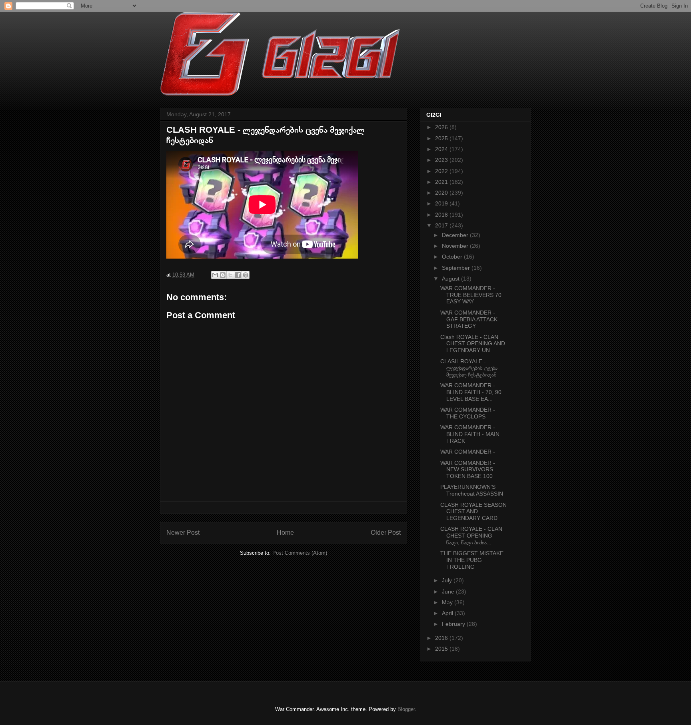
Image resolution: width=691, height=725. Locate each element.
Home (285, 532)
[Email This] (215, 275)
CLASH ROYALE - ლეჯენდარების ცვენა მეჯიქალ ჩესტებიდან (468, 368)
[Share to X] (230, 275)
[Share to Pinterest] (246, 275)
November (456, 246)
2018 (442, 214)
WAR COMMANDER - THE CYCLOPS (467, 413)
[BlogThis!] (223, 275)
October (453, 256)
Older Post (386, 532)
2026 (442, 127)
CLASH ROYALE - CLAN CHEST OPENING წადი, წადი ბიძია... (471, 536)
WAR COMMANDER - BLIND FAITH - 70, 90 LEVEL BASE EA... (470, 392)
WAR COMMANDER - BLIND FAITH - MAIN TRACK (469, 434)
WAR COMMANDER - (467, 451)
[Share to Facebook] (238, 275)
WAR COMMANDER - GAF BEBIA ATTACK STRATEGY (468, 319)
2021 (442, 182)
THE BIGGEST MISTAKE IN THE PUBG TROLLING (471, 560)
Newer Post (183, 532)
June (449, 591)
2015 (442, 648)
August (451, 278)
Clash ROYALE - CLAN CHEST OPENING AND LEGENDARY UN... (472, 344)
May (448, 602)
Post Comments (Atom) (299, 553)
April (448, 613)
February (454, 624)
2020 (442, 192)
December (456, 235)
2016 (442, 638)
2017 (442, 225)
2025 (442, 138)
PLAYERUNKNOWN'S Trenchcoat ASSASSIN (471, 490)
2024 (442, 149)
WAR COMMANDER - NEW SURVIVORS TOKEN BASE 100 (467, 470)
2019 (442, 203)
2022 (442, 171)
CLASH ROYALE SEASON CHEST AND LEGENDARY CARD (473, 512)
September (456, 268)
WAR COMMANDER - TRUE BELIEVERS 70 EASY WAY (470, 295)
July (447, 580)
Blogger (406, 709)
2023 (442, 160)
